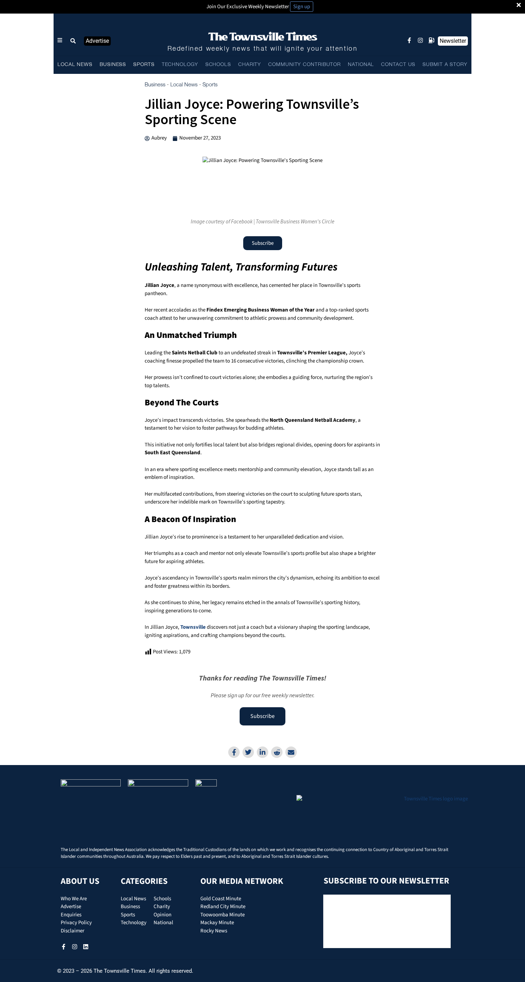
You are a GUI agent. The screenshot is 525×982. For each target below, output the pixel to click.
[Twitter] (248, 752)
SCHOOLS (218, 64)
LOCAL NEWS (75, 64)
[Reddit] (276, 752)
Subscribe (262, 716)
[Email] (291, 752)
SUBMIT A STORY (445, 64)
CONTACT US (398, 64)
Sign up (301, 6)
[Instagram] (420, 40)
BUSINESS (113, 64)
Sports (210, 84)
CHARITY (249, 64)
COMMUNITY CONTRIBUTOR (304, 64)
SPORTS (143, 64)
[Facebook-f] (409, 40)
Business (155, 84)
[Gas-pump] (431, 40)
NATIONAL (361, 64)
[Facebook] (234, 752)
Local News (184, 84)
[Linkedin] (262, 752)
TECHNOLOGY (180, 64)
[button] (73, 41)
